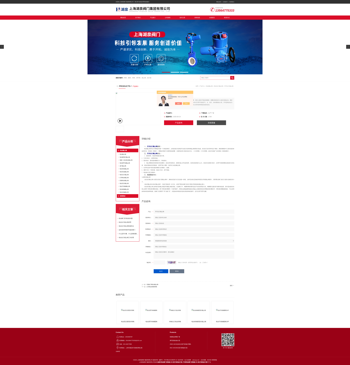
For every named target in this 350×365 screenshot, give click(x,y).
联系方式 (227, 17)
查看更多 (123, 196)
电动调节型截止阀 (125, 163)
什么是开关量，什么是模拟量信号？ (128, 233)
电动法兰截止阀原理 (125, 222)
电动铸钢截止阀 (124, 189)
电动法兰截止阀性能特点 (126, 226)
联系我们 (232, 2)
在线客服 (211, 123)
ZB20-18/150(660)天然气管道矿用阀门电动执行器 (181, 344)
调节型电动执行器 (175, 340)
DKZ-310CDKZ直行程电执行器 (178, 348)
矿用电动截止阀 (124, 177)
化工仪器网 (187, 360)
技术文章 (182, 17)
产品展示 (152, 17)
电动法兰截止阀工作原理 (126, 237)
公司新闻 (167, 17)
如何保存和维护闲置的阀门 (127, 230)
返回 (231, 285)
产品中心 (202, 86)
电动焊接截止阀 (124, 169)
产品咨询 (178, 123)
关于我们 (138, 17)
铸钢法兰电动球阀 (151, 321)
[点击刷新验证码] (171, 262)
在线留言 (225, 2)
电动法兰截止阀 (218, 86)
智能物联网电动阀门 (222, 321)
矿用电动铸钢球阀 (152, 286)
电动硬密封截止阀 (125, 157)
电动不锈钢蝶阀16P (198, 321)
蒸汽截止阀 (123, 166)
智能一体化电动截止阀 (126, 160)
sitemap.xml (195, 360)
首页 (197, 86)
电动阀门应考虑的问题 (126, 218)
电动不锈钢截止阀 (125, 186)
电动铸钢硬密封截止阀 (175, 321)
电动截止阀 (209, 86)
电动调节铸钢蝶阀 (128, 321)
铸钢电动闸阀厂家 (175, 337)
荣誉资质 (197, 17)
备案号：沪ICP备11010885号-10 (168, 360)
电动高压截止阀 (124, 183)
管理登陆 (214, 360)
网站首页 (218, 2)
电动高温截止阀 (124, 171)
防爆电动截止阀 (124, 180)
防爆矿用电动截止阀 (152, 284)
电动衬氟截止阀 (124, 192)
